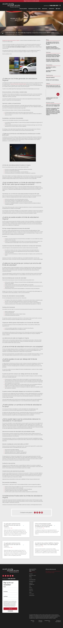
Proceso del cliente (32, 579)
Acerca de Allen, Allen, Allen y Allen (32, 570)
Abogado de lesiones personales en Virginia (10, 40)
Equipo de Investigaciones (31, 584)
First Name (6, 591)
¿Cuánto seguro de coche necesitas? (52, 98)
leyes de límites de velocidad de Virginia (18, 84)
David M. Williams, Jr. (18, 34)
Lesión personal (31, 595)
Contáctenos (51, 8)
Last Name (6, 596)
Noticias (30, 587)
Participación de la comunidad (32, 581)
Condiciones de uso (47, 621)
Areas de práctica (23, 8)
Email (5, 586)
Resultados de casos (32, 8)
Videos (30, 592)
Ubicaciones (44, 8)
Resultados (31, 589)
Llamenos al (51, 5)
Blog (13, 34)
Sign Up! (10, 608)
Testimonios (31, 590)
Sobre (39, 8)
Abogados (31, 573)
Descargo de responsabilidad (58, 621)
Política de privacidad (40, 621)
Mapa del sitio (32, 621)
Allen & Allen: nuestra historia (32, 576)
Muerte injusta (31, 593)
